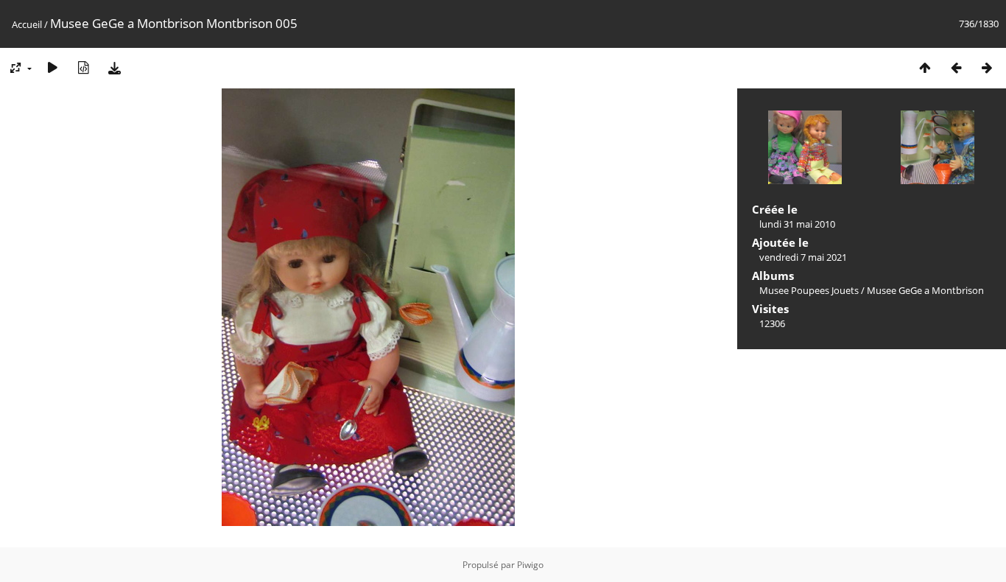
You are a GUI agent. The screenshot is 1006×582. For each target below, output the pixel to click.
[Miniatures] (925, 67)
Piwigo (530, 564)
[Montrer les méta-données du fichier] (83, 67)
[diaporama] (52, 67)
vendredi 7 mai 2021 (803, 257)
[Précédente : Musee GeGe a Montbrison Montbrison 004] (955, 67)
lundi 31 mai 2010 (797, 224)
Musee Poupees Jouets (809, 290)
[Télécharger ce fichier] (114, 67)
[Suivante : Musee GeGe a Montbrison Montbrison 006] (986, 67)
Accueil (27, 24)
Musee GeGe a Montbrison (925, 290)
